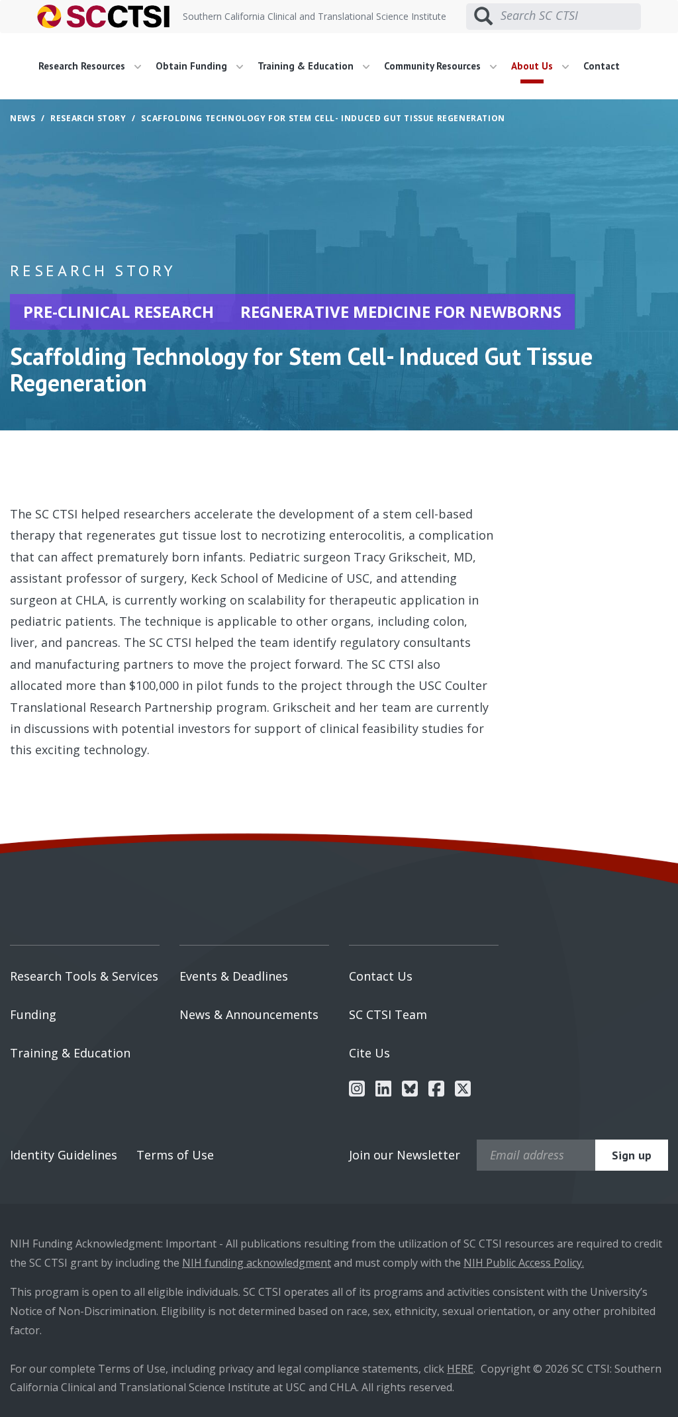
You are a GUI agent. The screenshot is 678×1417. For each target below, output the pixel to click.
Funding (33, 1014)
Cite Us (369, 1053)
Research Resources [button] (83, 66)
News (22, 118)
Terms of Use (175, 1155)
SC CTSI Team (388, 1014)
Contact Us (380, 976)
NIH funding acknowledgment (256, 1262)
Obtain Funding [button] (193, 66)
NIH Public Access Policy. (523, 1262)
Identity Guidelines (63, 1155)
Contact (601, 66)
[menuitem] (95, 66)
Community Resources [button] (433, 66)
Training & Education (70, 1053)
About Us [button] (533, 66)
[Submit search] (483, 16)
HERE (460, 1368)
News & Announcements (248, 1014)
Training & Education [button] (307, 66)
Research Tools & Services (84, 976)
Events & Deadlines (233, 976)
